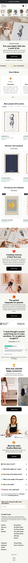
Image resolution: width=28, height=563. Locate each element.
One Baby (4, 106)
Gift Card (16, 536)
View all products (14, 148)
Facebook (4, 543)
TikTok (3, 547)
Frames (16, 538)
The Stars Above (5, 178)
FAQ (2, 529)
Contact (3, 525)
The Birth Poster (18, 527)
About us (3, 527)
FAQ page (22, 493)
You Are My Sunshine (7, 220)
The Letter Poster (19, 531)
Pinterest (3, 549)
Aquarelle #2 (5, 136)
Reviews (3, 531)
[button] (26, 6)
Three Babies (18, 106)
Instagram (4, 545)
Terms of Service (18, 545)
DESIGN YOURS (14, 56)
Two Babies (10, 106)
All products (17, 525)
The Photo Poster (19, 529)
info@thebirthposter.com (13, 495)
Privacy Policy (18, 543)
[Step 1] (12, 97)
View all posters (14, 190)
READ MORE (14, 456)
